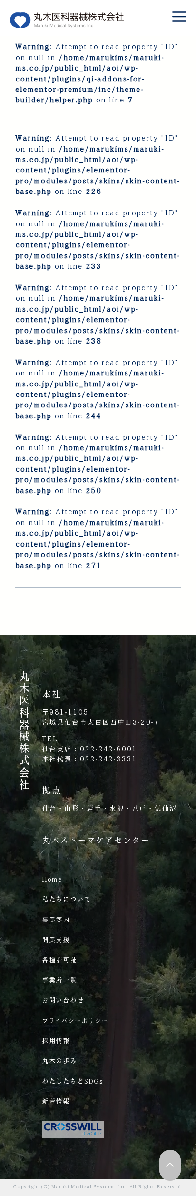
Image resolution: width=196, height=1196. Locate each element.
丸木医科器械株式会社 (24, 730)
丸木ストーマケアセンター (96, 840)
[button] (179, 17)
